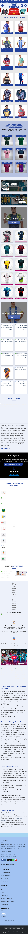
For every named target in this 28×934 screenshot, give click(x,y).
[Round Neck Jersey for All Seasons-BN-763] (21, 359)
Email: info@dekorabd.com (8, 856)
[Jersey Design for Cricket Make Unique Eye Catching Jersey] (7, 250)
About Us (3, 890)
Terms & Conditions (6, 898)
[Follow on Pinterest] (16, 860)
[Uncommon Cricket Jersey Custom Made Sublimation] (21, 236)
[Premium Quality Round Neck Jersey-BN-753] (21, 387)
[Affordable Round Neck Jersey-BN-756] (21, 373)
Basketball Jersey (6, 875)
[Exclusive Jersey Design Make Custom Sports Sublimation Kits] (21, 264)
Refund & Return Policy (7, 901)
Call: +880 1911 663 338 (8, 854)
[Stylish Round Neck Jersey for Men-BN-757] (7, 373)
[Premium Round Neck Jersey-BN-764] (21, 345)
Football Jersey (5, 872)
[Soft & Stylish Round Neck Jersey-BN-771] (21, 330)
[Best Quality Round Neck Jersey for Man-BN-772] (7, 330)
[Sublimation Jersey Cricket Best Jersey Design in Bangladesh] (7, 264)
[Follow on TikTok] (8, 860)
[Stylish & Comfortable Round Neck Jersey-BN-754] (7, 387)
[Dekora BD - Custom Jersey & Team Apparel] (14, 5)
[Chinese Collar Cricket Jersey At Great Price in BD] (21, 250)
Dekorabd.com (9, 921)
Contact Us (4, 895)
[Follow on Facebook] (2, 860)
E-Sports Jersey (5, 881)
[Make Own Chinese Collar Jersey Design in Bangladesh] (21, 292)
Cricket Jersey (5, 869)
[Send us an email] (10, 860)
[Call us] (13, 860)
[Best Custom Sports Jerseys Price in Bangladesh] (7, 278)
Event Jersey (4, 878)
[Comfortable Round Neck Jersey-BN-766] (7, 345)
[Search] (22, 5)
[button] (2, 5)
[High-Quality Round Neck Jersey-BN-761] (7, 359)
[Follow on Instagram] (5, 860)
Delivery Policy (5, 904)
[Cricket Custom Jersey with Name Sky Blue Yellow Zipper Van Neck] (7, 292)
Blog (2, 892)
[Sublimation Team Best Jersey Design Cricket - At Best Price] (7, 236)
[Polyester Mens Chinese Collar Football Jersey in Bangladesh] (21, 278)
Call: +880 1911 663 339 (8, 851)
